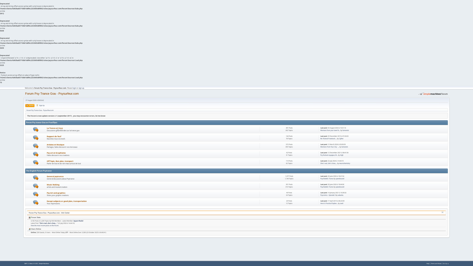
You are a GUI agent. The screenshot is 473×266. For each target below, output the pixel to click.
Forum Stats (36, 217)
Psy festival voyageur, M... (329, 155)
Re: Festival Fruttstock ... (328, 139)
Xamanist (345, 130)
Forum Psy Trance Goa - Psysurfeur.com (52, 93)
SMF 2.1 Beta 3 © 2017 (31, 263)
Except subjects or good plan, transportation (67, 201)
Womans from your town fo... (330, 130)
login (74, 88)
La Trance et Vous (55, 128)
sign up (81, 88)
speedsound (340, 179)
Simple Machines (44, 263)
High (341, 155)
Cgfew (341, 139)
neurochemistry (344, 163)
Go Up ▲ (446, 263)
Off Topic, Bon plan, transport (60, 161)
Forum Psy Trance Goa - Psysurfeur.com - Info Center (49, 213)
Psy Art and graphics (56, 193)
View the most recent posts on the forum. (45, 225)
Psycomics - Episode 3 (327, 195)
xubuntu (340, 195)
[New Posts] (36, 129)
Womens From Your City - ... (329, 147)
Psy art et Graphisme (56, 153)
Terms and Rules (436, 263)
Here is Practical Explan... (329, 203)
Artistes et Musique (55, 144)
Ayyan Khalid (78, 221)
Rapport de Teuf (54, 136)
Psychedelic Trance (327, 179)
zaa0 (341, 203)
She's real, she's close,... (328, 163)
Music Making (53, 184)
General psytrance (55, 176)
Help (427, 263)
